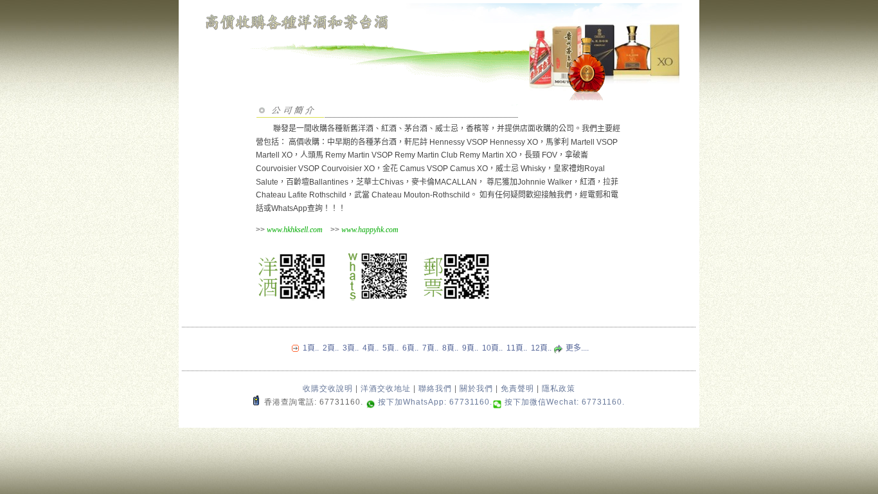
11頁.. (516, 347)
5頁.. (390, 347)
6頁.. (410, 347)
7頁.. (430, 347)
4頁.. (371, 347)
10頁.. (492, 347)
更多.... (576, 347)
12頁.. (541, 347)
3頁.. (351, 347)
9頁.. (470, 347)
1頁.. (311, 347)
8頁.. (450, 347)
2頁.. (331, 347)
